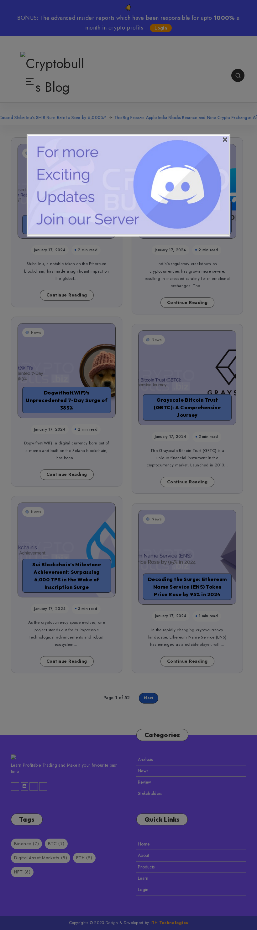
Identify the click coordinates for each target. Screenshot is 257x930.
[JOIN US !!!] (128, 232)
